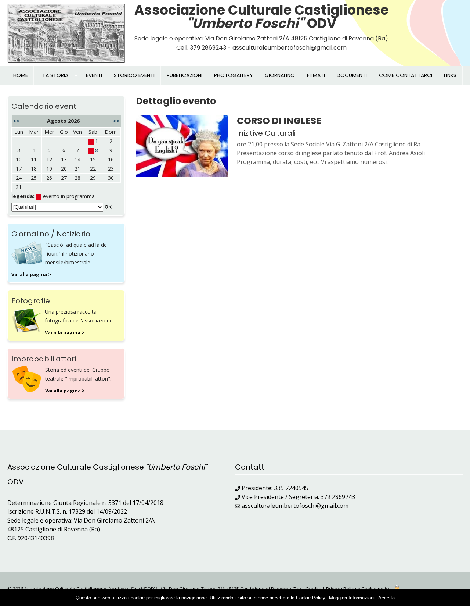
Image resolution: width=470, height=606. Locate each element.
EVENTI (94, 75)
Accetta (386, 597)
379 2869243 (338, 497)
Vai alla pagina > (31, 274)
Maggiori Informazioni (352, 597)
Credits (313, 588)
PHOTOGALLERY (233, 75)
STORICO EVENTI (134, 75)
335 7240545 (291, 488)
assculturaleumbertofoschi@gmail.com (295, 506)
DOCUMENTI (352, 75)
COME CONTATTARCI (405, 75)
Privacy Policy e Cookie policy (358, 588)
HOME (20, 75)
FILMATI (316, 75)
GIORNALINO (280, 75)
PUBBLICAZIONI (184, 75)
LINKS (450, 75)
